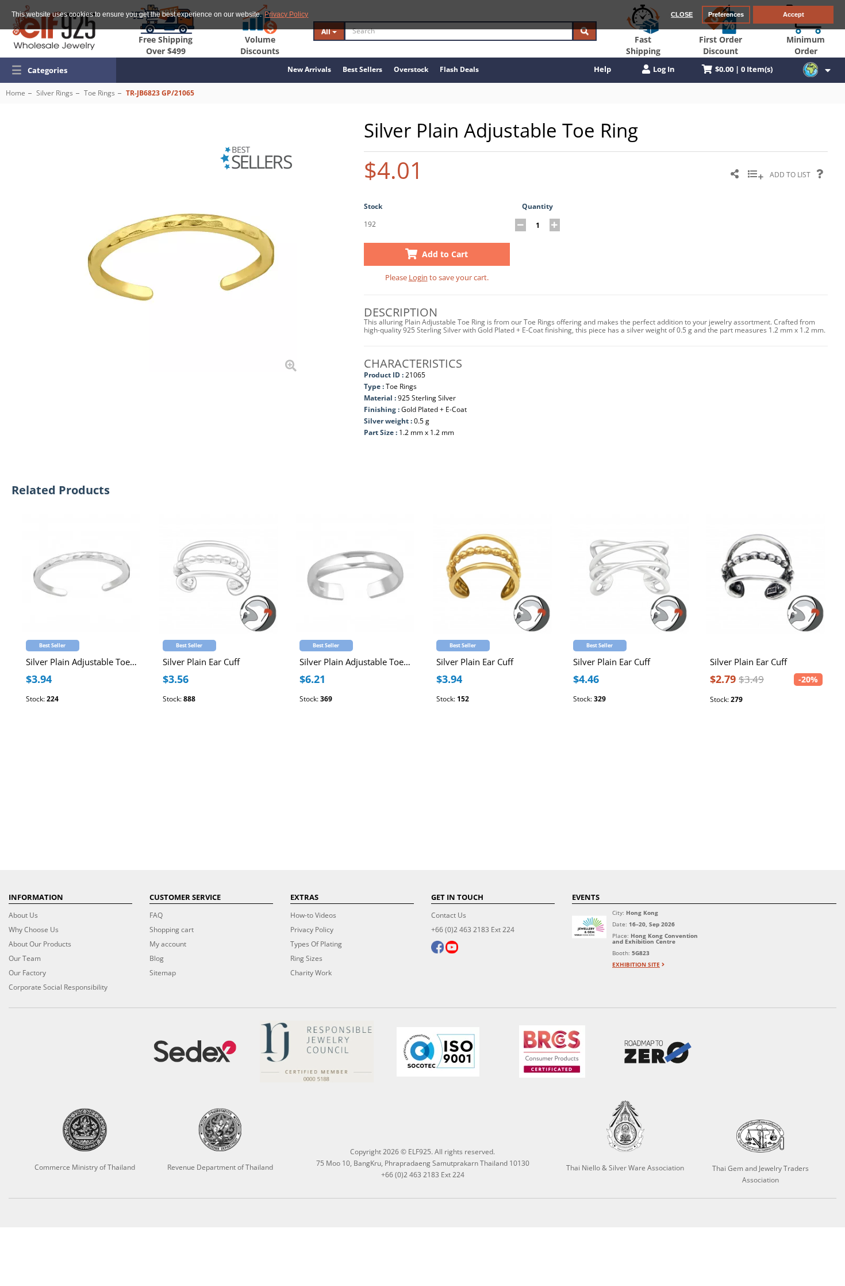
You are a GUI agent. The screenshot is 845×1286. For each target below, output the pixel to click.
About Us (23, 915)
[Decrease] (520, 225)
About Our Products (40, 944)
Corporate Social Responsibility (58, 987)
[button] (58, 70)
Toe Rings (99, 93)
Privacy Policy (311, 929)
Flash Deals (459, 69)
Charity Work (311, 973)
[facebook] (437, 948)
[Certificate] (316, 1051)
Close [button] (682, 14)
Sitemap (162, 973)
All (326, 31)
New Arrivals (309, 69)
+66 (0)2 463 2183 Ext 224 (472, 929)
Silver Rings (54, 93)
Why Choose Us (34, 929)
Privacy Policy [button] (286, 14)
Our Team (25, 958)
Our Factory (27, 973)
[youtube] (451, 948)
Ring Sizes (306, 958)
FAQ (156, 915)
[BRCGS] (552, 1051)
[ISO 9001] (438, 1052)
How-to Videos (313, 915)
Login (418, 277)
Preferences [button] (726, 14)
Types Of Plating (316, 944)
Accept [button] (793, 14)
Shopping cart (171, 929)
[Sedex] (195, 1051)
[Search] (585, 31)
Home (15, 93)
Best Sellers (362, 69)
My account (167, 944)
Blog (156, 958)
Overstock (411, 69)
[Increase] (555, 225)
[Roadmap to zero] (657, 1051)
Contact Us (448, 915)
